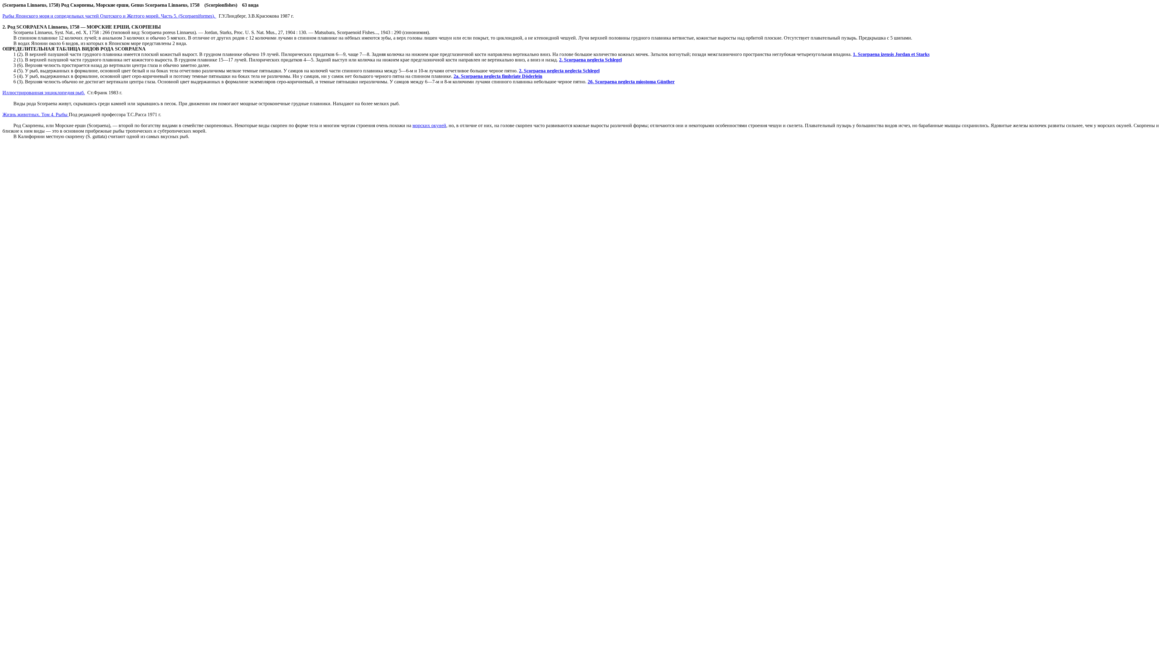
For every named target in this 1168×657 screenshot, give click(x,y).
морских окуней (429, 125)
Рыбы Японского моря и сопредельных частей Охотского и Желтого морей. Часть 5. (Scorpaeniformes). (109, 16)
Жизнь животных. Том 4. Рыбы (35, 114)
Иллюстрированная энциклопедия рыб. (43, 92)
